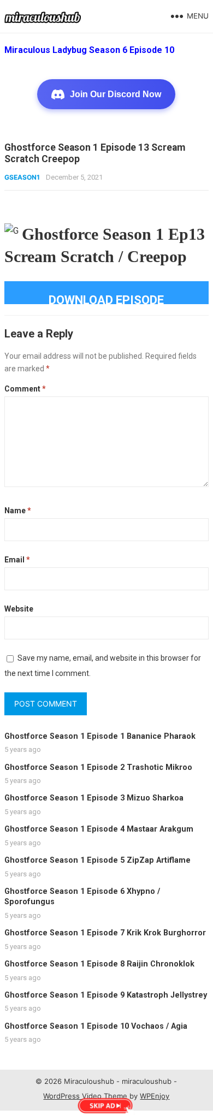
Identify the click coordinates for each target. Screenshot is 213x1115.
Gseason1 (22, 177)
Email (17, 559)
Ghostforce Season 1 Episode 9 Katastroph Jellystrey (105, 995)
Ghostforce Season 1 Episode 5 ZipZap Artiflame (97, 860)
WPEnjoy (154, 1096)
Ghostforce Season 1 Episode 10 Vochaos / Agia (95, 1026)
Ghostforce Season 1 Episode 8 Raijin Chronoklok (99, 964)
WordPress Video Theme (85, 1096)
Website (18, 608)
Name (17, 510)
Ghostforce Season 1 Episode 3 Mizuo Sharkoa (94, 798)
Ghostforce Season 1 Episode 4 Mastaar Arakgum (98, 829)
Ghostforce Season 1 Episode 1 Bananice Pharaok (100, 736)
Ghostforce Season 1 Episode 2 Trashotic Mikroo (98, 767)
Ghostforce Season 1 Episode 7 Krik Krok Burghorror (105, 933)
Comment (25, 388)
